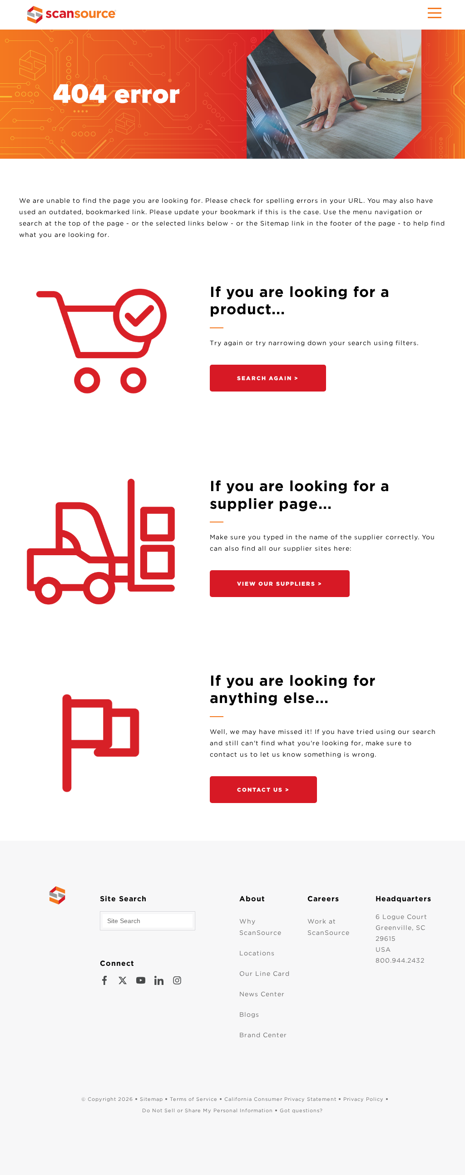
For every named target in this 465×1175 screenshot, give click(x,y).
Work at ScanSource (328, 927)
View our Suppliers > (279, 583)
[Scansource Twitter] (122, 980)
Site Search (123, 898)
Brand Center (263, 1035)
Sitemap (151, 1099)
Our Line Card (264, 973)
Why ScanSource (260, 927)
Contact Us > (263, 789)
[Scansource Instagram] (177, 980)
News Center (262, 994)
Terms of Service (194, 1099)
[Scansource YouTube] (140, 980)
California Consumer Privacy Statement (280, 1099)
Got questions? (301, 1110)
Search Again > (268, 378)
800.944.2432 (400, 960)
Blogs (249, 1014)
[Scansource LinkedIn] (158, 980)
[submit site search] (197, 921)
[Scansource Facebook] (104, 980)
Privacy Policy (363, 1099)
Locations (257, 953)
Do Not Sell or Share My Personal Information (207, 1110)
